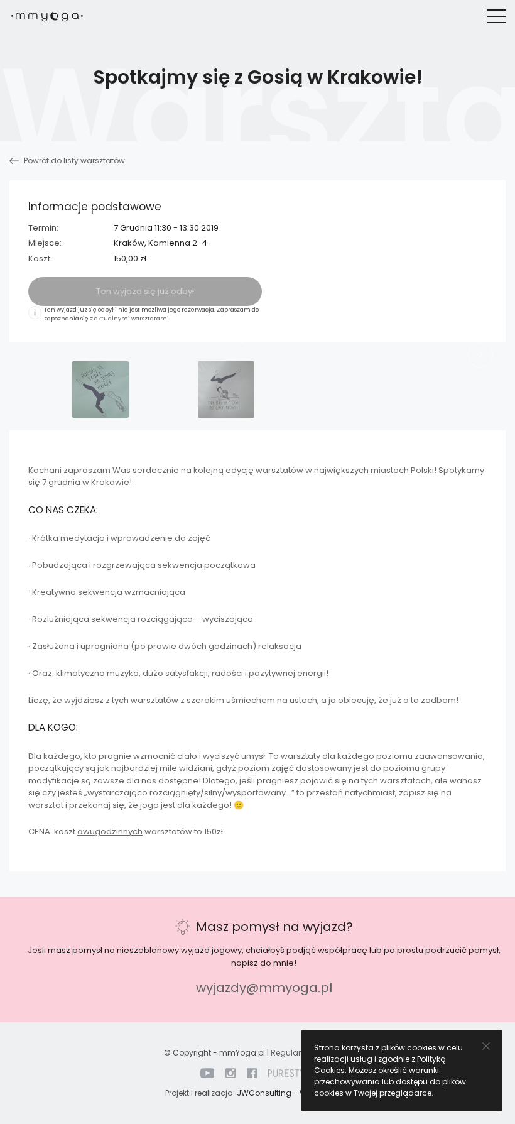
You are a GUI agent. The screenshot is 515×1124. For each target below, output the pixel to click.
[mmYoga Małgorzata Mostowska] (47, 16)
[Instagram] (230, 1073)
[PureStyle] (291, 1073)
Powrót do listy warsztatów (73, 160)
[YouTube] (207, 1073)
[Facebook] (252, 1073)
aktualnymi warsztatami (131, 318)
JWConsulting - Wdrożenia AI (293, 1093)
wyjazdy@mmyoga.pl (264, 987)
